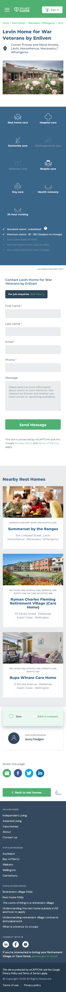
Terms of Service (48, 443)
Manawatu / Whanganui (42, 23)
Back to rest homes (28, 792)
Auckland (9, 854)
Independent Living (15, 815)
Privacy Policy (23, 443)
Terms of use (11, 985)
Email (10, 342)
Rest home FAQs (13, 897)
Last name (13, 324)
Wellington (9, 870)
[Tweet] (29, 773)
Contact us (10, 837)
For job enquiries (25, 294)
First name (13, 306)
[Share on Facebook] (18, 773)
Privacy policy (32, 985)
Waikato (8, 864)
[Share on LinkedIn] (40, 773)
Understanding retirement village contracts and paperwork (30, 919)
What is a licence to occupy (20, 926)
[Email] (7, 773)
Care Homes (10, 826)
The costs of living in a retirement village (28, 903)
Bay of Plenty (11, 859)
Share (58, 794)
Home (6, 23)
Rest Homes (18, 23)
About (7, 832)
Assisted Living (12, 821)
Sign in (55, 9)
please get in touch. (45, 956)
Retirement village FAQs (18, 892)
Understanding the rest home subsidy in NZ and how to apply (30, 910)
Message (11, 377)
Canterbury (10, 875)
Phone (10, 359)
